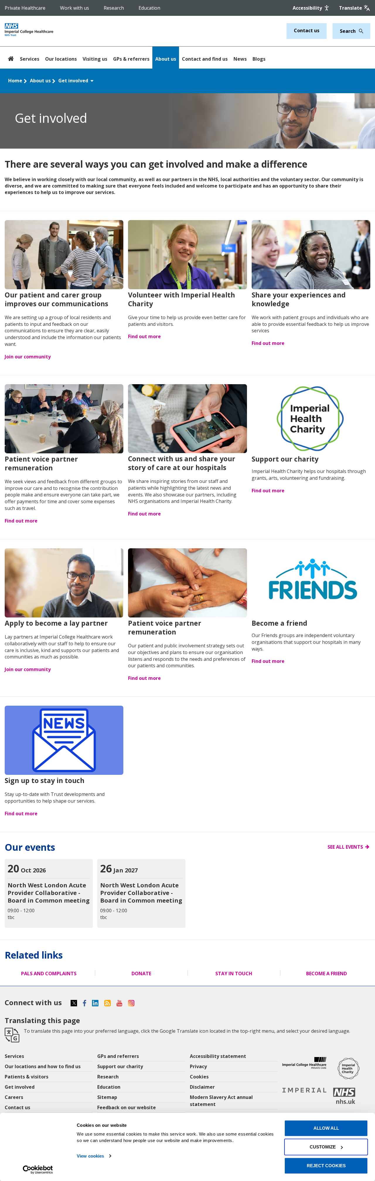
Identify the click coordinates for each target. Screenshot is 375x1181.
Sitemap (107, 1097)
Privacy (198, 1066)
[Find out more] (187, 255)
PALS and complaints (48, 973)
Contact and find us (205, 59)
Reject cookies (326, 1165)
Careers (14, 1097)
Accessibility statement (218, 1056)
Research (114, 8)
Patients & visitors (26, 1076)
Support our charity (120, 1066)
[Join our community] (64, 255)
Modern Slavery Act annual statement (221, 1100)
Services (29, 59)
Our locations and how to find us (43, 1066)
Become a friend (326, 973)
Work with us (74, 8)
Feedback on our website (126, 1107)
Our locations (61, 59)
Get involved (73, 80)
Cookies (199, 1076)
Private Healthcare (25, 8)
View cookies (90, 1155)
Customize (323, 1146)
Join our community (28, 356)
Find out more (144, 336)
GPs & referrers (131, 59)
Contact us (306, 30)
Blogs (259, 59)
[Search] (359, 31)
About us (165, 59)
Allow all (326, 1128)
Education (149, 8)
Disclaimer (202, 1087)
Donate (141, 973)
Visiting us (95, 59)
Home (15, 80)
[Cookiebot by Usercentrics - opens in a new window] (38, 1169)
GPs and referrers (118, 1056)
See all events (345, 847)
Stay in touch (233, 973)
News (240, 59)
